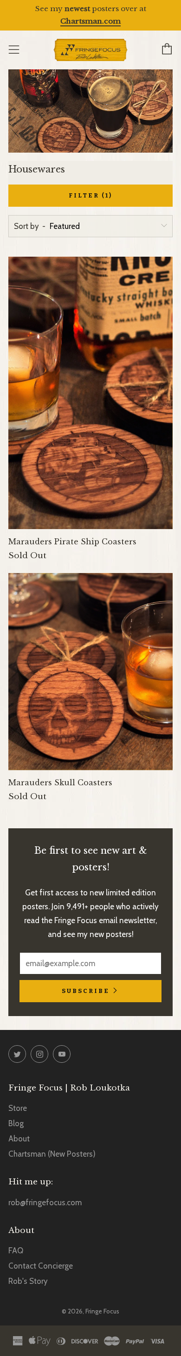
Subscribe (86, 990)
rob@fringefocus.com (45, 1202)
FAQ (15, 1250)
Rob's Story (28, 1281)
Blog (16, 1123)
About (19, 1138)
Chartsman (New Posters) (52, 1154)
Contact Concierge (40, 1265)
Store (17, 1108)
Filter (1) (90, 195)
